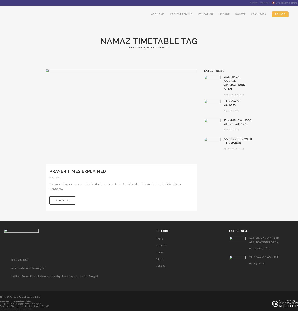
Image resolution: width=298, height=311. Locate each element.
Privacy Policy (27, 309)
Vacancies (264, 3)
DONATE (280, 14)
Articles (56, 177)
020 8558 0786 (19, 260)
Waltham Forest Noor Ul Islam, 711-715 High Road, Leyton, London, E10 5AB (54, 276)
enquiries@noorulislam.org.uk (27, 268)
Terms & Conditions (9, 309)
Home (131, 47)
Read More (62, 200)
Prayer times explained (77, 171)
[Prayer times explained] (121, 116)
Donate (160, 252)
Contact (253, 3)
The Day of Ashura (264, 257)
